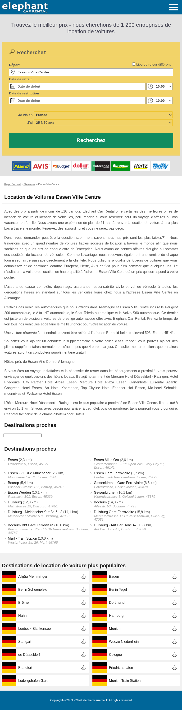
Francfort (25, 668)
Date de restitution (24, 93)
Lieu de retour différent (153, 64)
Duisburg (15, 502)
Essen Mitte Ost (106, 460)
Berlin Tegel (118, 589)
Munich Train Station (125, 681)
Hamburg (116, 615)
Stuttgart (24, 641)
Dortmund (116, 602)
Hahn (22, 615)
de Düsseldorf (29, 654)
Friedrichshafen (121, 668)
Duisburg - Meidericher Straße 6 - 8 (35, 512)
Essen (13, 460)
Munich (114, 628)
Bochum (100, 502)
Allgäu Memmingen (33, 576)
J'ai (30, 122)
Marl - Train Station (22, 538)
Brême (23, 602)
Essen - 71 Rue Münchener (29, 473)
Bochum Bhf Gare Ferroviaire (30, 525)
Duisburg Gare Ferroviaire (114, 512)
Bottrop (13, 483)
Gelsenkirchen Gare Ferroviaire (118, 483)
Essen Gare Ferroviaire (112, 473)
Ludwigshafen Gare (33, 681)
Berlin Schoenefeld (32, 589)
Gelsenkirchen (105, 492)
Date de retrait (20, 79)
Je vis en (25, 115)
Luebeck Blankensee (34, 628)
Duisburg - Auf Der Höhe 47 (115, 525)
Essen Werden (19, 492)
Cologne (115, 654)
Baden (114, 576)
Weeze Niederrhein (124, 641)
